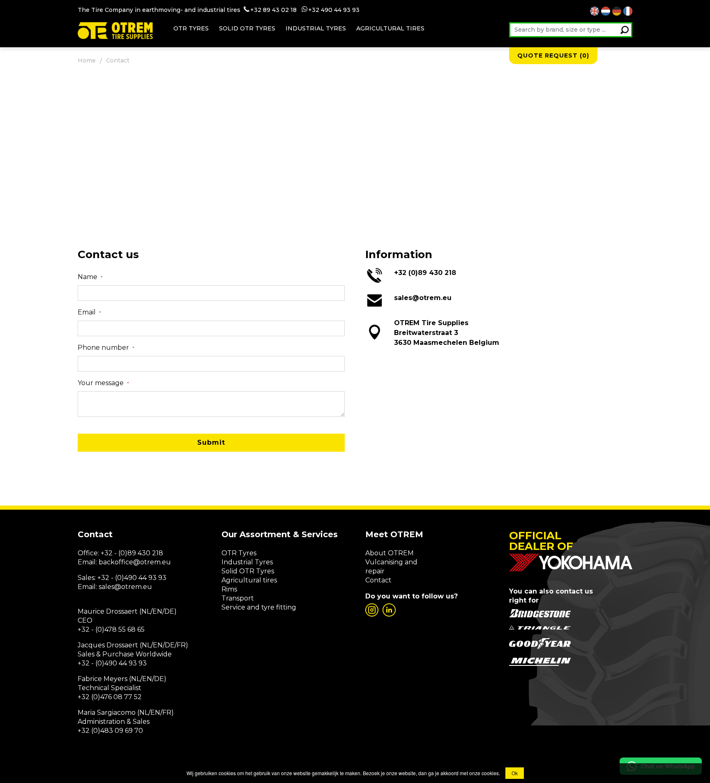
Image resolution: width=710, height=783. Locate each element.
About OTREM (389, 553)
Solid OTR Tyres (247, 571)
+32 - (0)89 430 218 (132, 553)
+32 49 (318, 10)
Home (87, 60)
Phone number (106, 347)
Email (89, 312)
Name (90, 277)
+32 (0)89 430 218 (425, 273)
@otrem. (147, 562)
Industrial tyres (316, 28)
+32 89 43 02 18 (273, 10)
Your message (103, 383)
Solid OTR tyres (247, 28)
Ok (515, 772)
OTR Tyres (191, 28)
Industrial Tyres (247, 562)
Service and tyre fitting (258, 607)
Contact (378, 580)
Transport (237, 598)
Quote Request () (553, 55)
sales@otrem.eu (423, 298)
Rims (229, 589)
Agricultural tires (390, 28)
